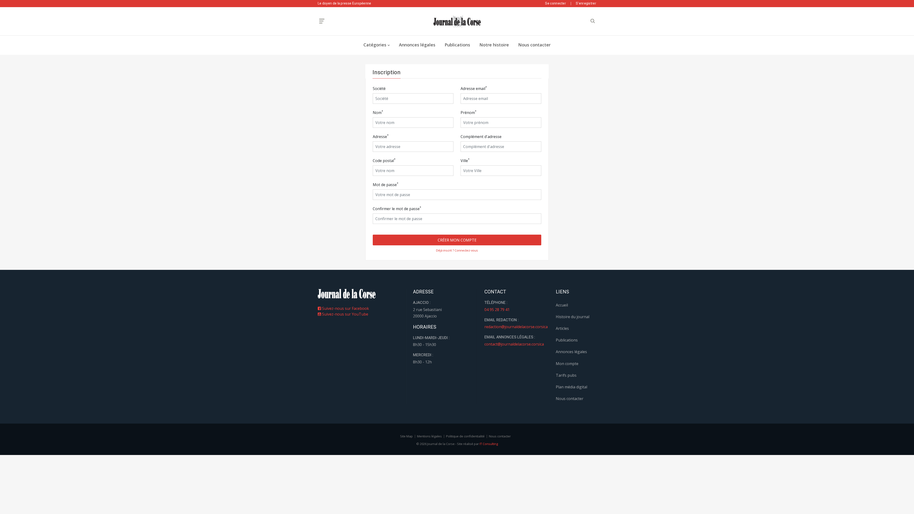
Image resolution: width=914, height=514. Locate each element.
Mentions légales (429, 436)
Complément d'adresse (481, 136)
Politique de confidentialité (465, 436)
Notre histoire (494, 45)
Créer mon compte (457, 240)
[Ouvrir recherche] (322, 21)
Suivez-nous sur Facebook (345, 308)
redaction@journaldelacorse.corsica (516, 326)
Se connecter (555, 3)
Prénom (469, 112)
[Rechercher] (592, 21)
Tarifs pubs (566, 375)
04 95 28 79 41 (497, 309)
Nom (378, 112)
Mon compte (567, 363)
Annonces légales (417, 45)
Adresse (381, 136)
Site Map (406, 436)
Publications (457, 45)
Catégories (374, 45)
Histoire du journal (572, 316)
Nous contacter (534, 45)
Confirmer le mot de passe (397, 208)
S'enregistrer (586, 3)
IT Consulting (489, 444)
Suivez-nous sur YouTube (344, 314)
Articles (562, 328)
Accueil (562, 305)
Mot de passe (385, 184)
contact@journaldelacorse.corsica (514, 344)
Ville (465, 160)
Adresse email (474, 88)
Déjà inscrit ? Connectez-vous (457, 250)
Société (379, 88)
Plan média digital (571, 387)
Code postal (384, 160)
